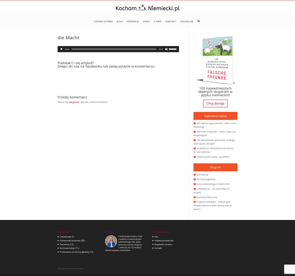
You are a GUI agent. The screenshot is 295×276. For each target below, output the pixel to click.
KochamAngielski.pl (206, 179)
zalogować (74, 102)
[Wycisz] (166, 49)
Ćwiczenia (64, 244)
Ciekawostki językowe (70, 240)
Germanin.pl (202, 174)
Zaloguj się (186, 21)
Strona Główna (103, 21)
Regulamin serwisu (163, 244)
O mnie (158, 21)
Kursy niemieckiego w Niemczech (213, 184)
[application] (118, 49)
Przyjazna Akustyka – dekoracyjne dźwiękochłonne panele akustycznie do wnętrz (212, 205)
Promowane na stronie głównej (74, 252)
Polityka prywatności (164, 240)
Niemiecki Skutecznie (207, 197)
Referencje (132, 21)
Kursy (146, 21)
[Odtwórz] (61, 49)
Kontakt (171, 21)
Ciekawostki (65, 236)
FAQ (156, 236)
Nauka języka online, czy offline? (213, 156)
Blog (119, 21)
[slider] (173, 49)
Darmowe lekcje (67, 248)
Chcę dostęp (215, 103)
